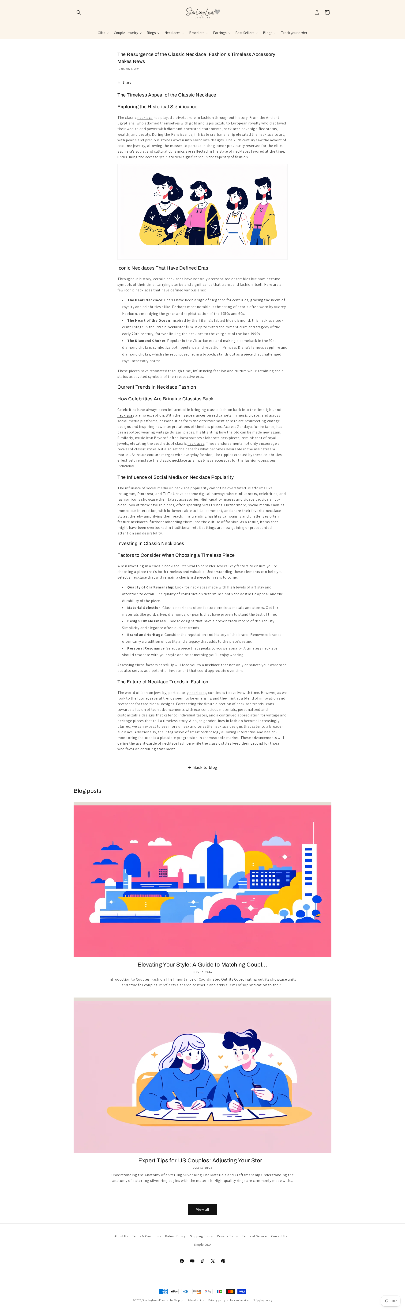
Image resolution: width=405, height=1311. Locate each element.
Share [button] (127, 82)
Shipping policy (262, 1300)
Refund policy (196, 1300)
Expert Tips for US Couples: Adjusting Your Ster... (202, 1160)
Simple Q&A (202, 1244)
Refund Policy (175, 1236)
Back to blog (205, 767)
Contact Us (279, 1236)
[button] (79, 12)
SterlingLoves (150, 1300)
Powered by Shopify (171, 1300)
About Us (121, 1236)
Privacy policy (216, 1300)
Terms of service (239, 1300)
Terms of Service (254, 1236)
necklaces (232, 128)
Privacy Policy (227, 1236)
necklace (145, 117)
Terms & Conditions (146, 1236)
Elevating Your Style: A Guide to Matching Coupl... (202, 965)
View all (202, 1209)
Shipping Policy (201, 1236)
